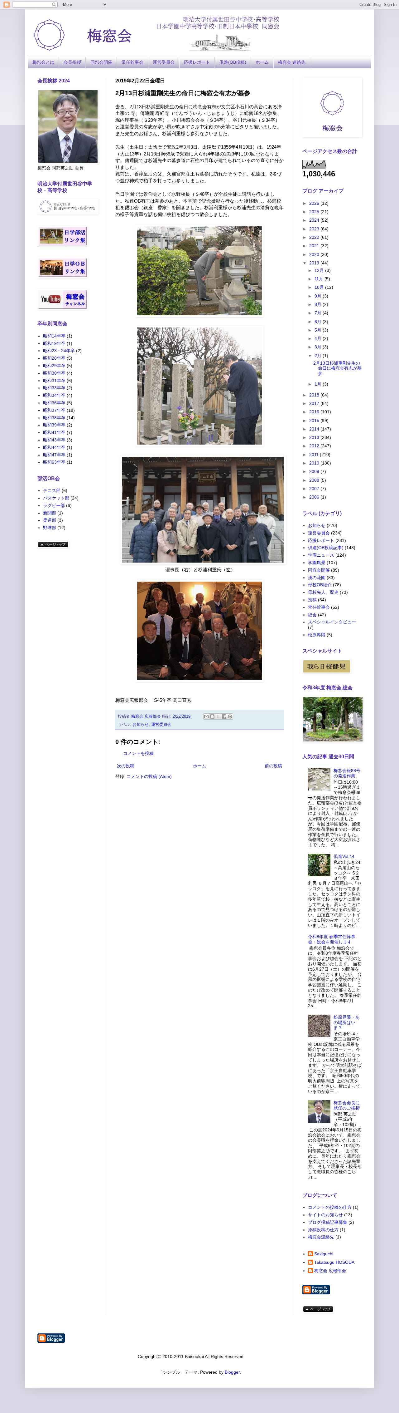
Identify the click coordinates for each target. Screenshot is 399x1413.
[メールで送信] (206, 716)
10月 (320, 287)
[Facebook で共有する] (224, 716)
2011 (314, 454)
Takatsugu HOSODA (334, 1262)
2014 (314, 428)
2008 (314, 480)
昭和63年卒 (54, 462)
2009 (314, 471)
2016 (314, 411)
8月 (319, 304)
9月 (319, 295)
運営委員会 (164, 62)
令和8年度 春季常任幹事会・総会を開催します (331, 939)
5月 (319, 329)
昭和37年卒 (54, 410)
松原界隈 (316, 634)
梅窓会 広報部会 (330, 1270)
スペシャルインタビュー (332, 621)
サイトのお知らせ (325, 1214)
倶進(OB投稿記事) (326, 547)
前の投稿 (273, 765)
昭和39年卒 (54, 424)
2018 (314, 394)
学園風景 (316, 562)
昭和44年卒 (54, 447)
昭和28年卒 (54, 358)
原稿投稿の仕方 (323, 1229)
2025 (314, 211)
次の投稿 (125, 765)
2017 (314, 403)
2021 (314, 245)
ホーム (262, 62)
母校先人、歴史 (323, 592)
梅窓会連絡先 (321, 1236)
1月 (319, 384)
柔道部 (49, 520)
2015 (314, 420)
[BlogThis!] (212, 716)
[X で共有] (218, 716)
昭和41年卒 (54, 432)
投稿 (312, 599)
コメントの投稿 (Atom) (149, 776)
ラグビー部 (54, 505)
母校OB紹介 (320, 584)
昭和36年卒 (54, 402)
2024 (314, 220)
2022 (314, 237)
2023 (314, 228)
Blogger (232, 1372)
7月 (319, 312)
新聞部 (49, 512)
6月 (319, 321)
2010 (314, 462)
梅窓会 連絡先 (291, 62)
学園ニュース (321, 555)
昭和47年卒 (54, 454)
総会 (312, 614)
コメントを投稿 (138, 753)
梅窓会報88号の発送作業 (347, 773)
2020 (314, 254)
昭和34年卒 (54, 395)
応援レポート (197, 62)
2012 (314, 445)
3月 (319, 346)
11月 (319, 278)
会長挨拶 (72, 62)
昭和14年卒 (54, 335)
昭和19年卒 (54, 343)
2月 (319, 355)
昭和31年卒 (54, 380)
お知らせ (140, 724)
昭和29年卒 (54, 365)
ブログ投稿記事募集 (327, 1222)
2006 (314, 497)
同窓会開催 (101, 62)
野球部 (49, 527)
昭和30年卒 (54, 373)
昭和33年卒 (54, 387)
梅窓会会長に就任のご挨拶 (347, 1105)
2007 (314, 488)
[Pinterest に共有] (230, 716)
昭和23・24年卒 (59, 350)
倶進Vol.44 (344, 856)
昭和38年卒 (54, 417)
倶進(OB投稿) (232, 62)
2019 (314, 262)
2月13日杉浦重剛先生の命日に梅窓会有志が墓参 (337, 368)
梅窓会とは (43, 62)
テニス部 (51, 490)
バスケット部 (56, 497)
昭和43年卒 (54, 439)
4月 (319, 338)
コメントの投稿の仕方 (330, 1207)
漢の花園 (316, 577)
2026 (314, 203)
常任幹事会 (132, 62)
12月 (320, 270)
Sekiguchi (323, 1253)
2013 (314, 437)
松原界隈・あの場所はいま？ (347, 1022)
